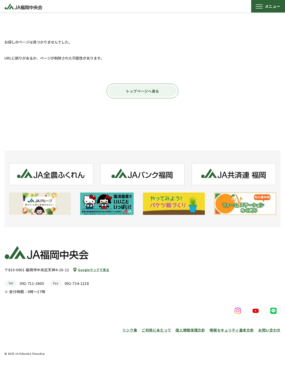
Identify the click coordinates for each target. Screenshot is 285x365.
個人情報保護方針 (190, 330)
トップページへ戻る (142, 91)
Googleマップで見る (93, 270)
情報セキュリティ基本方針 (232, 330)
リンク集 (129, 330)
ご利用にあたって (156, 330)
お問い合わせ (269, 330)
